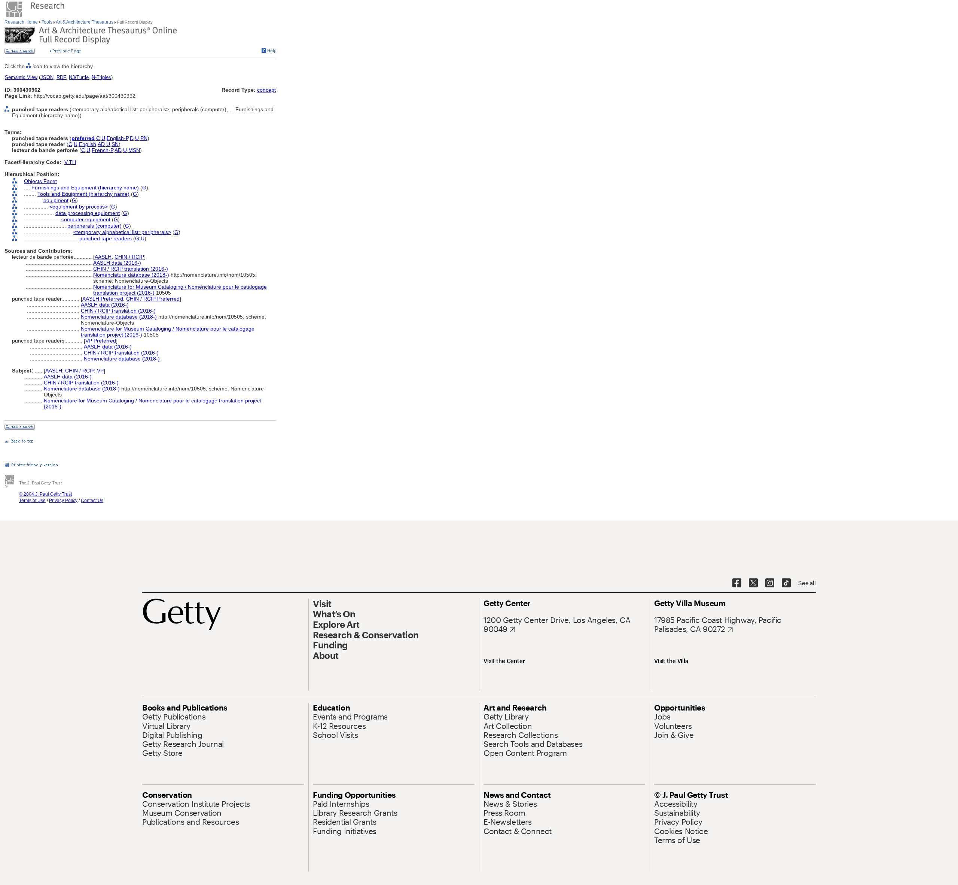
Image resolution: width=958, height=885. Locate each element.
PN (143, 138)
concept (266, 90)
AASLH (103, 257)
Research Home (21, 22)
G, (138, 238)
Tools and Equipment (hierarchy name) (83, 194)
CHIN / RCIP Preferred (153, 299)
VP (100, 371)
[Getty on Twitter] (753, 583)
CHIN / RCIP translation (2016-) (130, 269)
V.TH (70, 162)
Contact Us (92, 500)
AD (101, 144)
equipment (55, 200)
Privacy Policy (63, 500)
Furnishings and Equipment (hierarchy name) (85, 188)
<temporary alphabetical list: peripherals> (122, 232)
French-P (102, 150)
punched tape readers (105, 238)
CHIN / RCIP (129, 257)
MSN (134, 150)
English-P (117, 138)
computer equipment (85, 219)
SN (115, 144)
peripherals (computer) (94, 226)
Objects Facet (40, 181)
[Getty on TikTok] (786, 583)
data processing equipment (87, 213)
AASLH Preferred (102, 299)
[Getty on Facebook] (736, 583)
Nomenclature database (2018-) (131, 275)
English (87, 144)
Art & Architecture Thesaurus (85, 22)
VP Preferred (100, 341)
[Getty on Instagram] (769, 583)
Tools (47, 22)
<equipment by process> (78, 207)
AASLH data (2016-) (117, 263)
